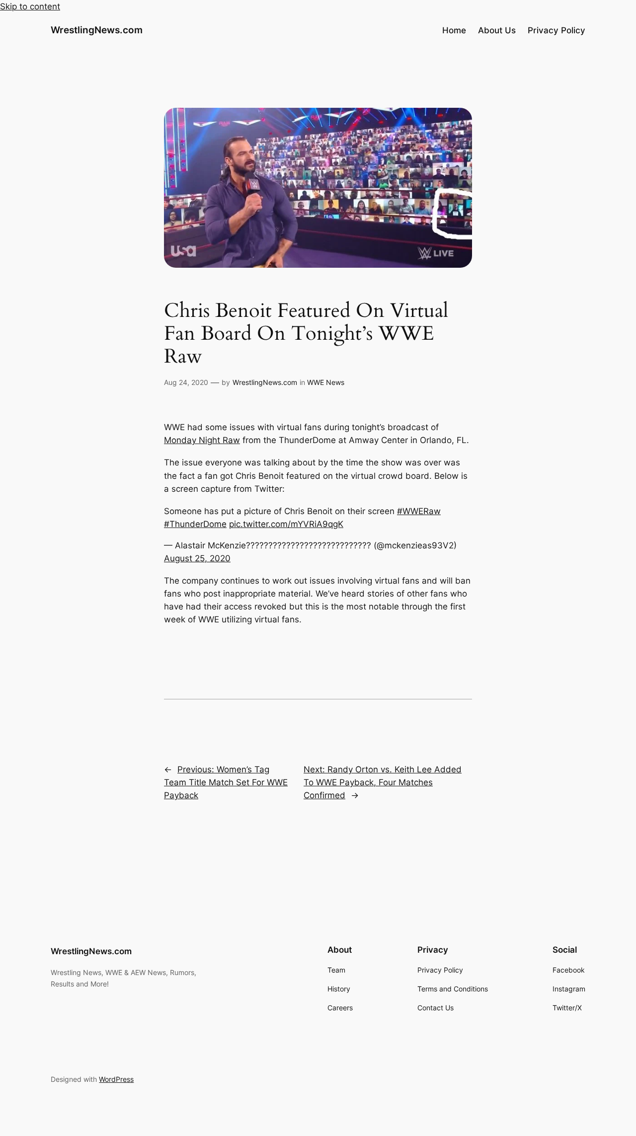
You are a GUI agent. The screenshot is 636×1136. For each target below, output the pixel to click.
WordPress (116, 1079)
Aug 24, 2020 (186, 382)
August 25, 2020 (197, 558)
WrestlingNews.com (97, 30)
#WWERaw (419, 511)
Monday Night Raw (202, 440)
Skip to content (30, 6)
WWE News (325, 382)
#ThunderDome (195, 524)
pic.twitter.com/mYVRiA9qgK (286, 524)
